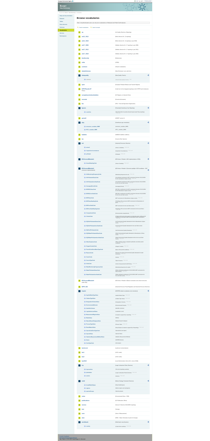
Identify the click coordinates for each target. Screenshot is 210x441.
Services (62, 33)
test (83, 409)
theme (87, 340)
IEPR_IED (85, 286)
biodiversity (85, 58)
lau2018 (84, 361)
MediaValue (89, 317)
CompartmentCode (91, 213)
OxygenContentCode (91, 246)
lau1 (83, 352)
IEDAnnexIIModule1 (88, 159)
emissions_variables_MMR (93, 126)
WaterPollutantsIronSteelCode (93, 274)
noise (83, 396)
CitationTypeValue (90, 298)
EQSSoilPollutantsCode (92, 230)
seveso (84, 405)
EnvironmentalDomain (92, 305)
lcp (83, 365)
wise (83, 418)
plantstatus (89, 372)
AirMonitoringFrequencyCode (93, 174)
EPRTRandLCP (86, 89)
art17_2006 (85, 45)
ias (83, 139)
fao (83, 103)
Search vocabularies (83, 27)
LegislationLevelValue (91, 311)
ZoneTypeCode (90, 343)
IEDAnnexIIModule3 (88, 168)
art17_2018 (85, 53)
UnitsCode (88, 263)
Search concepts (96, 27)
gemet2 (84, 118)
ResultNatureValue (90, 327)
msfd (83, 381)
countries (88, 112)
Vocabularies (63, 30)
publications (85, 400)
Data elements (63, 24)
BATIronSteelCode (90, 205)
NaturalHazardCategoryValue (93, 321)
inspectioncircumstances (92, 150)
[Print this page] (140, 1)
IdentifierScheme (90, 308)
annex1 (88, 147)
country (88, 426)
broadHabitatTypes (91, 385)
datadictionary (86, 71)
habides (84, 134)
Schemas (62, 27)
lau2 (83, 356)
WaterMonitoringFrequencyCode (94, 267)
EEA (66, 1)
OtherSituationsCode (91, 241)
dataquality (85, 75)
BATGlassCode (90, 198)
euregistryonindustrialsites (90, 95)
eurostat (84, 99)
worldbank (85, 422)
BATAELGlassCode (91, 189)
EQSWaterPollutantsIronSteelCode (95, 237)
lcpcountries (89, 369)
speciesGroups (90, 391)
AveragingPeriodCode (91, 186)
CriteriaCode (89, 216)
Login (137, 1)
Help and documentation (66, 15)
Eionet (66, 12)
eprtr (83, 84)
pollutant (88, 154)
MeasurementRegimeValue (93, 314)
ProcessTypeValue (90, 324)
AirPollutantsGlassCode (92, 177)
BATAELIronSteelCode (92, 193)
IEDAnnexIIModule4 (88, 280)
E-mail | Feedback (64, 436)
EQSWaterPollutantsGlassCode (94, 233)
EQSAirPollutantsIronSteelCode (94, 225)
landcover (85, 348)
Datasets (62, 18)
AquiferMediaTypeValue (92, 295)
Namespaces (63, 36)
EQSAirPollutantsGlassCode (93, 221)
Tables (61, 21)
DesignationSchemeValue (92, 301)
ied (83, 143)
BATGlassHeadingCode (92, 201)
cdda (83, 62)
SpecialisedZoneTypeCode (93, 330)
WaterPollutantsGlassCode (93, 270)
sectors (88, 375)
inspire (84, 291)
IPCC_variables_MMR (91, 129)
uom (83, 413)
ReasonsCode (89, 252)
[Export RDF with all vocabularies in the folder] (148, 75)
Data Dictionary (72, 12)
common (84, 66)
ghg (83, 122)
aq (82, 32)
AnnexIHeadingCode (91, 163)
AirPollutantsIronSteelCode (93, 181)
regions (88, 388)
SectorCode (89, 257)
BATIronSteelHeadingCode (93, 208)
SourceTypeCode (90, 260)
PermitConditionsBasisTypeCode (94, 249)
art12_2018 (85, 41)
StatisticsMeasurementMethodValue (95, 336)
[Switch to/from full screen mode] (142, 1)
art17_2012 (85, 49)
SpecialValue (89, 333)
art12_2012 (85, 36)
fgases (84, 108)
